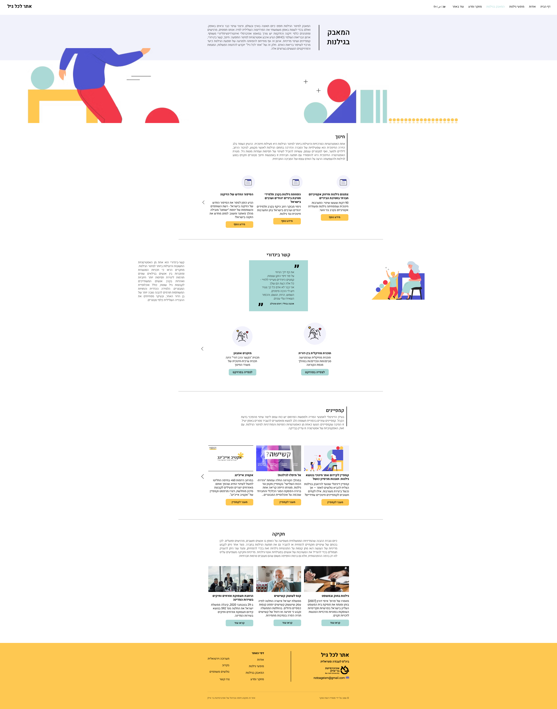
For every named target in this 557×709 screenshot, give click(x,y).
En (435, 6)
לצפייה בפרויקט (315, 372)
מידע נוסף (334, 217)
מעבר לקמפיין (335, 502)
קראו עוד (335, 623)
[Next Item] (203, 202)
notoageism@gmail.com (329, 678)
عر (439, 6)
